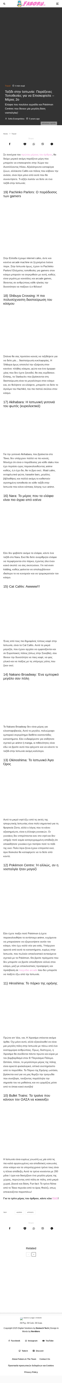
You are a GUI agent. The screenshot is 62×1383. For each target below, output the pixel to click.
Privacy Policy (31, 1372)
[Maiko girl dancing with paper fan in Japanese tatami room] (8, 1304)
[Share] (9, 144)
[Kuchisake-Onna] (8, 1266)
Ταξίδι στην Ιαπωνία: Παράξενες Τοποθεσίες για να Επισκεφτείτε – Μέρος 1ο (35, 1293)
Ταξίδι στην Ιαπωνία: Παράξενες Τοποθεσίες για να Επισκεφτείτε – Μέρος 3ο (35, 1279)
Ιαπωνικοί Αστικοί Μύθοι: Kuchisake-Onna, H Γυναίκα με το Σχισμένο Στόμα (37, 1265)
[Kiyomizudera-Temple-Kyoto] (8, 1279)
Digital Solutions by (33, 1328)
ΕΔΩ (55, 1198)
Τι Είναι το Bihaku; (27, 1304)
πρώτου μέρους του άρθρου (36, 154)
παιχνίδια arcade (28, 970)
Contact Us (45, 1359)
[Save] (25, 144)
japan (20, 1212)
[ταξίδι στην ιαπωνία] (8, 1293)
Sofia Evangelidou (15, 119)
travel (31, 1212)
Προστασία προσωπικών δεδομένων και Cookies (31, 1366)
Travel (8, 86)
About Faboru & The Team (24, 1359)
